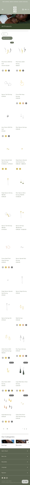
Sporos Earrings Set (6, 318)
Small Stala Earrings (6, 414)
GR (28, 9)
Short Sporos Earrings (21, 127)
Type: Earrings (6, 38)
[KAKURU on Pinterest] (4, 478)
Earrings (4, 445)
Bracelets (19, 445)
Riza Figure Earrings (21, 349)
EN (25, 9)
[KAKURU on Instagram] (7, 478)
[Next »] (7, 429)
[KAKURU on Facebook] (2, 478)
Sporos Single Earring (21, 291)
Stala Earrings (19, 318)
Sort (4, 34)
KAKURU (10, 481)
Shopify (7, 482)
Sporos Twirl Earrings (7, 94)
